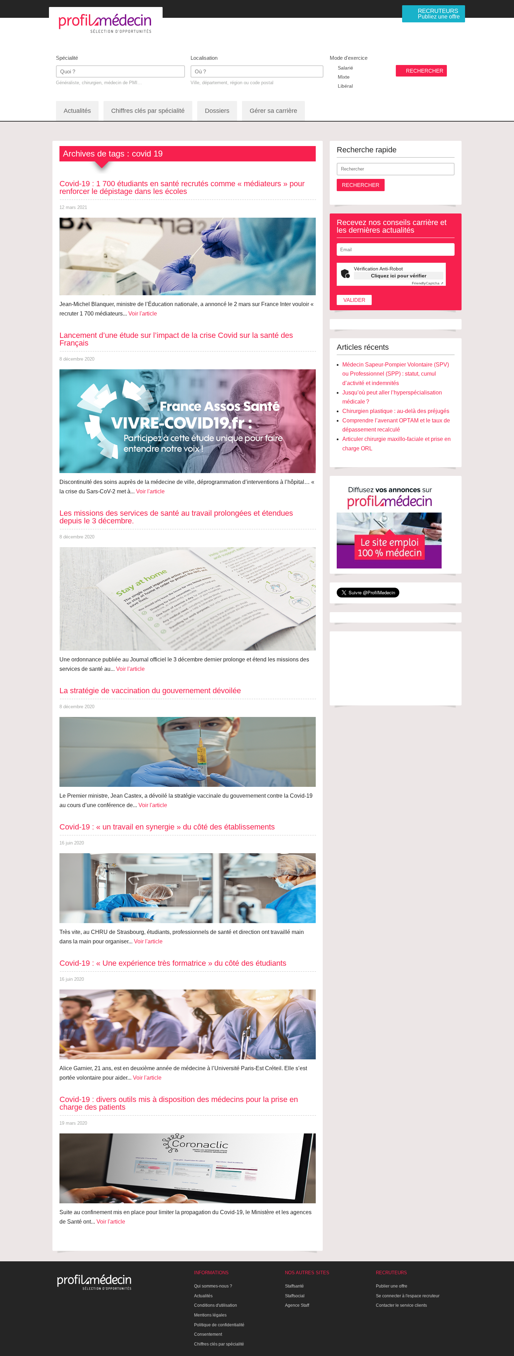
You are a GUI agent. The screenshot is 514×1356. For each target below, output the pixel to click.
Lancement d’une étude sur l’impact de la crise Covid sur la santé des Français (176, 339)
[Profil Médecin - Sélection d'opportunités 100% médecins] (106, 23)
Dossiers (217, 110)
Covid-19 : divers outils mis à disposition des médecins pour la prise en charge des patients (178, 1103)
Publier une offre (391, 1286)
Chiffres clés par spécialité (148, 110)
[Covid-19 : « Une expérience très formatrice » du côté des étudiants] (187, 1024)
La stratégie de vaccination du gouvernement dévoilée (150, 690)
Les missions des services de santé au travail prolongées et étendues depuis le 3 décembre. (176, 517)
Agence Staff (297, 1305)
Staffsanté (294, 1286)
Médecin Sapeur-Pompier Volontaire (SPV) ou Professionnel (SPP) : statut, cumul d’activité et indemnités (395, 374)
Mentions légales (210, 1315)
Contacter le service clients (401, 1305)
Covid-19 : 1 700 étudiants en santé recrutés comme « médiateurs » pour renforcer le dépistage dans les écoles (182, 187)
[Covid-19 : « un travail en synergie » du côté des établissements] (187, 888)
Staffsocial (295, 1295)
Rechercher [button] (360, 185)
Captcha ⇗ (427, 283)
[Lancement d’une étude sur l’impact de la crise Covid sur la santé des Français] (187, 421)
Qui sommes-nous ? (213, 1286)
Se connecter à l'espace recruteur (408, 1295)
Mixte (344, 77)
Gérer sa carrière (273, 110)
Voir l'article (142, 314)
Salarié (345, 68)
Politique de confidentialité (219, 1324)
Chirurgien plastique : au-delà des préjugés (395, 411)
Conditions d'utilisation (215, 1305)
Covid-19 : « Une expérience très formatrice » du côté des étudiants (172, 963)
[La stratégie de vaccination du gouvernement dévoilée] (187, 752)
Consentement (208, 1334)
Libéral (345, 86)
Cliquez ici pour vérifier (398, 275)
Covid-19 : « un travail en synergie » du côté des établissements (167, 826)
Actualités (77, 110)
